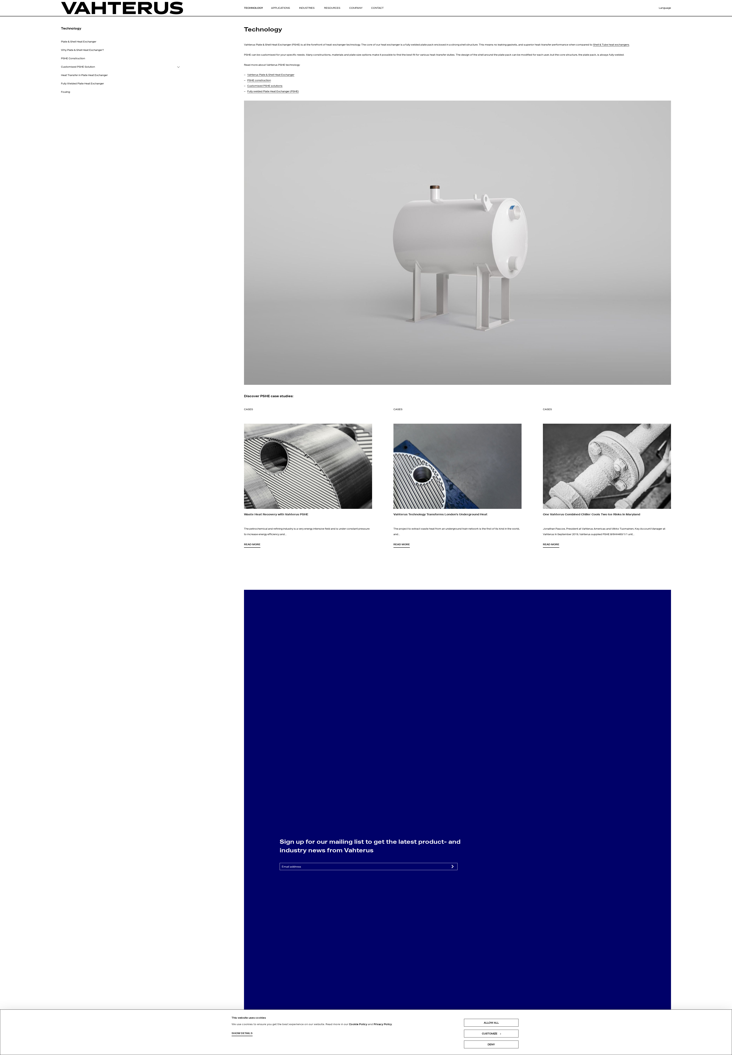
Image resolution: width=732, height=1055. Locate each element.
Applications (280, 7)
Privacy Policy (383, 1024)
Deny (491, 1044)
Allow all (491, 1022)
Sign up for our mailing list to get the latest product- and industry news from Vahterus (370, 845)
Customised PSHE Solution (78, 66)
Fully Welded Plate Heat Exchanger (82, 83)
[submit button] (452, 866)
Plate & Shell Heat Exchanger (78, 41)
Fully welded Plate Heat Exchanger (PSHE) (273, 91)
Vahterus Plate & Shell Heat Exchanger (270, 74)
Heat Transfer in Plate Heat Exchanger (84, 75)
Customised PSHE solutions (265, 85)
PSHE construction (259, 80)
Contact (377, 7)
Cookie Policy (358, 1024)
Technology (253, 7)
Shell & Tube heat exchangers (611, 44)
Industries (307, 7)
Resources (332, 7)
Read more (252, 544)
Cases (248, 409)
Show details (242, 1033)
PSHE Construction (73, 58)
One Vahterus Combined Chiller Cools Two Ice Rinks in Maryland (591, 514)
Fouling (65, 91)
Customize (489, 1033)
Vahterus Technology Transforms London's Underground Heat (440, 514)
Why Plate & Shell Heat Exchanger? (82, 50)
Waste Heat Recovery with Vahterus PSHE (276, 514)
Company (356, 7)
